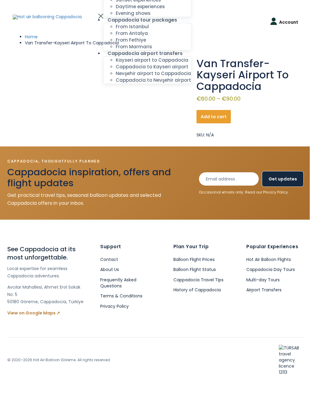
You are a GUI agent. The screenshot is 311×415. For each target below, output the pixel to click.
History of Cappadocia (197, 290)
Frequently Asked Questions (118, 283)
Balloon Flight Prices (194, 259)
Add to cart (214, 117)
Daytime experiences (140, 6)
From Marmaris (134, 46)
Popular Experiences (272, 246)
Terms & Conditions (121, 296)
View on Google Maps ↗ (33, 313)
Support (110, 246)
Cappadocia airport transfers (145, 53)
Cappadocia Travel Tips (198, 280)
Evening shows (133, 13)
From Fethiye (131, 40)
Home (31, 37)
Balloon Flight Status (194, 269)
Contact (109, 259)
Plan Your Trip (191, 246)
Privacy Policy (275, 192)
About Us (109, 269)
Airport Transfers (264, 290)
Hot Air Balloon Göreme (54, 359)
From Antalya (132, 33)
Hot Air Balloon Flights (268, 259)
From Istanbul (132, 26)
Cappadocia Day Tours (270, 269)
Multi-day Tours (263, 280)
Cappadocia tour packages (142, 19)
